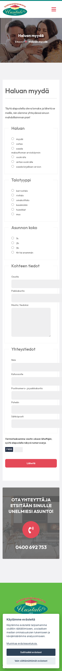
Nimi (13, 360)
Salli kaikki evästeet (31, 652)
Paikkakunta (17, 290)
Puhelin (15, 402)
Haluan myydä (38, 41)
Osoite (15, 276)
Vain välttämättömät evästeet (31, 660)
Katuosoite (17, 374)
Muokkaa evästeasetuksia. (22, 643)
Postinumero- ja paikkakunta (27, 388)
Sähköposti (17, 416)
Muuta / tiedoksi (19, 305)
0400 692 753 (31, 547)
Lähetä (31, 463)
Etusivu (19, 41)
